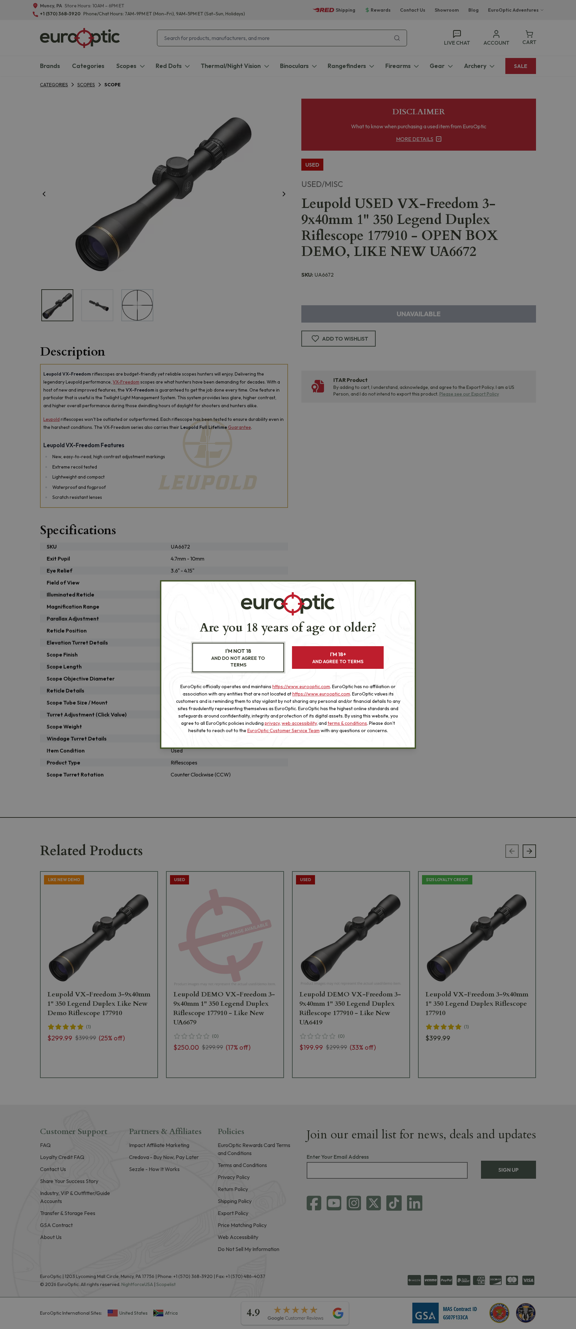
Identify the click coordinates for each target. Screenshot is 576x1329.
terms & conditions (347, 723)
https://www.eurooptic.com (301, 686)
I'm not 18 (238, 658)
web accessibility (299, 723)
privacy (272, 723)
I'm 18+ (337, 657)
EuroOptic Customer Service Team (283, 730)
